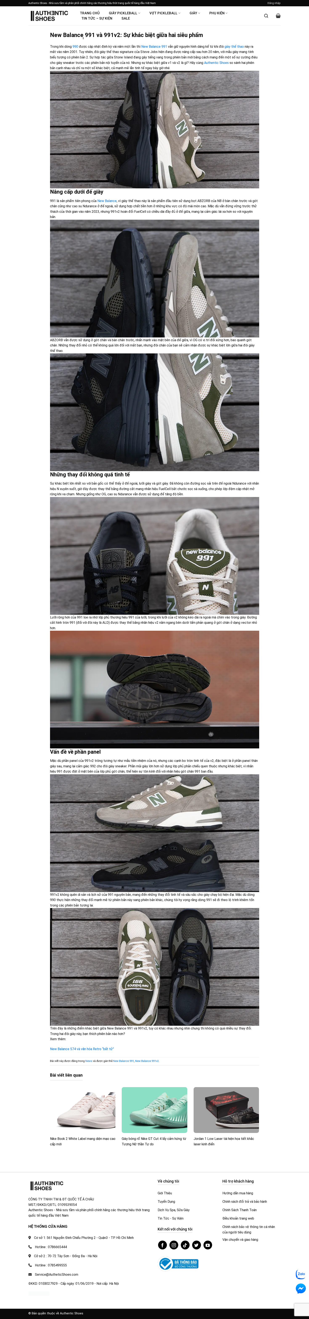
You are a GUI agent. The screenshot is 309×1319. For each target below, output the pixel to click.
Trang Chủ (90, 13)
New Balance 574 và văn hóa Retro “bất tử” (82, 1049)
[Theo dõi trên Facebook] (162, 1245)
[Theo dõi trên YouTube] (207, 1245)
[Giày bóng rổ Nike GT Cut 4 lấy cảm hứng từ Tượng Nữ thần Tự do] (154, 1110)
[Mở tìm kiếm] (266, 15)
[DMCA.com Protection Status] (38, 1293)
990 (75, 47)
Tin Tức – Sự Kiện (96, 18)
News (88, 1061)
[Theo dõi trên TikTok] (185, 1245)
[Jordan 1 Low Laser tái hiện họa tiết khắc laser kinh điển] (226, 1110)
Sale (125, 18)
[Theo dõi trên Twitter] (196, 1245)
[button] (274, 3)
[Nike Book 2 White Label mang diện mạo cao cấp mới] (83, 1110)
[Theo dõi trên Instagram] (173, 1245)
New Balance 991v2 (147, 1061)
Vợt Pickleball (163, 13)
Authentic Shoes (216, 63)
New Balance (107, 201)
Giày (193, 13)
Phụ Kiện (217, 13)
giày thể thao (234, 47)
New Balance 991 (154, 47)
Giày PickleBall (123, 13)
